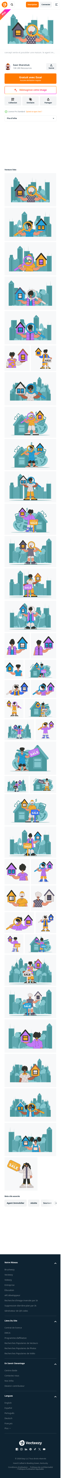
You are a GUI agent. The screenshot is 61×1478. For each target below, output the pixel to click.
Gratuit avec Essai (30, 79)
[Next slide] (49, 1391)
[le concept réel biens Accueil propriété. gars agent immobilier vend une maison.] (20, 780)
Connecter (46, 4)
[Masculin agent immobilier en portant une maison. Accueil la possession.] (35, 1109)
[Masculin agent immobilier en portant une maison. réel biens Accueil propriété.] (17, 984)
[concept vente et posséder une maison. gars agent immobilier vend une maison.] (30, 414)
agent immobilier (15, 1391)
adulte (33, 1391)
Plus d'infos (12, 117)
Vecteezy (9, 1462)
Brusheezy (9, 1457)
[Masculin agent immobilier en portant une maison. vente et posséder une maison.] (17, 383)
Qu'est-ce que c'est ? (34, 111)
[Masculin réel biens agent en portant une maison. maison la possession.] (17, 697)
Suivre (51, 68)
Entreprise (9, 1473)
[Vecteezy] (4, 4)
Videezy (8, 1467)
